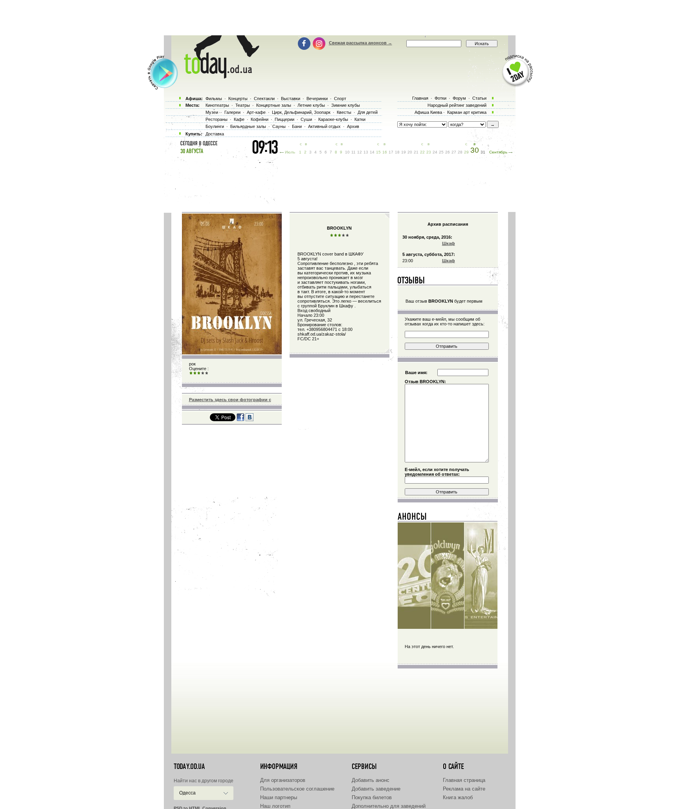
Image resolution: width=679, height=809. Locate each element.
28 (460, 152)
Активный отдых (324, 126)
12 (359, 152)
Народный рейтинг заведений (457, 105)
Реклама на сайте (464, 789)
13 (365, 152)
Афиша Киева (428, 112)
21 (416, 152)
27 (453, 152)
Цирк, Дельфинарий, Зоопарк (301, 112)
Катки (359, 119)
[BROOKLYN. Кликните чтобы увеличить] (232, 353)
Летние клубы (311, 105)
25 (441, 152)
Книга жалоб (458, 797)
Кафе (239, 119)
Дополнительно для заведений (389, 806)
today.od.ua (189, 766)
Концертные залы (273, 105)
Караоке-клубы (333, 119)
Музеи (212, 112)
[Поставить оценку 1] (191, 373)
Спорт (340, 98)
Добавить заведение (376, 789)
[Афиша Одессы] (217, 76)
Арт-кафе (256, 112)
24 (435, 152)
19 (403, 152)
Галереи (232, 112)
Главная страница (464, 780)
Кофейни (259, 119)
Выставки (290, 98)
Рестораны (217, 119)
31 (483, 152)
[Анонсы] (412, 518)
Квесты (344, 112)
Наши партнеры (278, 797)
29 (466, 152)
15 (378, 152)
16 (384, 152)
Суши (306, 119)
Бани (297, 126)
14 (372, 152)
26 (447, 152)
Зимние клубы (345, 105)
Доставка (215, 133)
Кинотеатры (217, 105)
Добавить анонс (370, 780)
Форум (459, 98)
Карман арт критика (466, 112)
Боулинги (215, 126)
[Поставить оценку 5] (206, 373)
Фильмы (214, 98)
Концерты (238, 98)
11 (353, 152)
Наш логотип (275, 806)
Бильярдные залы (248, 126)
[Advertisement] (339, 17)
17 (391, 152)
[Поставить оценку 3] (198, 373)
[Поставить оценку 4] (202, 373)
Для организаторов (282, 780)
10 (347, 152)
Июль (290, 152)
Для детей (368, 112)
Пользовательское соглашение (297, 789)
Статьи (479, 98)
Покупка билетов (372, 797)
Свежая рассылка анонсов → (360, 42)
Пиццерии (284, 119)
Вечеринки (317, 98)
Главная (420, 98)
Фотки (440, 98)
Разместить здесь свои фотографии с (230, 399)
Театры (242, 105)
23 (428, 152)
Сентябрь (498, 152)
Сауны (279, 126)
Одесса (187, 793)
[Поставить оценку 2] (194, 373)
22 (422, 152)
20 (409, 152)
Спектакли (264, 98)
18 (397, 152)
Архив (353, 126)
